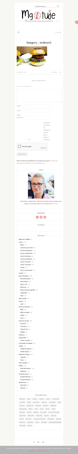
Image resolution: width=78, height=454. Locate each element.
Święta (21, 366)
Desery (21, 301)
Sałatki (21, 346)
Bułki (21, 309)
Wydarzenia (22, 382)
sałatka (46, 415)
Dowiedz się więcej (43, 451)
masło (31, 409)
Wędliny (22, 332)
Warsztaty (23, 385)
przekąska (31, 415)
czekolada (55, 399)
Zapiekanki (23, 293)
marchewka (23, 409)
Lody (21, 304)
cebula (35, 399)
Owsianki (23, 357)
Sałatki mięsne (24, 351)
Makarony (23, 287)
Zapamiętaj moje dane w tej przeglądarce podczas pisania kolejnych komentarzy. (46, 131)
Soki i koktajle (23, 363)
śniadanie (23, 425)
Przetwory (23, 326)
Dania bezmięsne (25, 279)
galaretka (52, 402)
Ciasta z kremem (25, 262)
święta (30, 425)
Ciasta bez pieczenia (26, 248)
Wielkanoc (23, 371)
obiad (53, 409)
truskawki (51, 419)
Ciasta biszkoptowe (26, 250)
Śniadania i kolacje (24, 354)
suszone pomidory (40, 419)
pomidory (22, 415)
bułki (28, 399)
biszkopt (22, 399)
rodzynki (39, 415)
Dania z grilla (22, 298)
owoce (29, 412)
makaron (53, 405)
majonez (45, 405)
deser (29, 402)
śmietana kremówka (55, 422)
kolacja (22, 405)
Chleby (22, 315)
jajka (59, 402)
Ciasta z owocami (25, 264)
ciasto (48, 399)
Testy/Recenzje (23, 374)
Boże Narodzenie (25, 368)
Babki (22, 245)
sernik (22, 419)
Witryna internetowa (20, 116)
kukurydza (30, 405)
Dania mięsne (24, 281)
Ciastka (21, 273)
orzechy (22, 412)
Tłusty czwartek (25, 340)
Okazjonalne (22, 338)
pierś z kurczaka (54, 412)
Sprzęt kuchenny (25, 379)
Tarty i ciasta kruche (26, 270)
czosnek (22, 402)
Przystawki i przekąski (25, 343)
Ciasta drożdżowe (25, 256)
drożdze (44, 402)
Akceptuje (32, 451)
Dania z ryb (23, 284)
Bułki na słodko (25, 312)
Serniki (22, 267)
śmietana (44, 422)
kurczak (38, 405)
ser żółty (29, 419)
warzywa (22, 422)
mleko (48, 409)
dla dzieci (36, 402)
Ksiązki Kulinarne (25, 377)
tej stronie (55, 204)
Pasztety (23, 323)
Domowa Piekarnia (24, 307)
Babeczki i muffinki (24, 239)
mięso (42, 409)
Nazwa (19, 106)
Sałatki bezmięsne (25, 349)
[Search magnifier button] (57, 6)
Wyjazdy (22, 388)
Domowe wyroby (24, 321)
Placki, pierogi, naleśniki (27, 290)
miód (36, 409)
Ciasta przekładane (26, 259)
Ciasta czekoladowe (26, 253)
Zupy (21, 295)
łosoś (37, 422)
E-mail (19, 111)
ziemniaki (30, 422)
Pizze (22, 318)
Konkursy (21, 335)
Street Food (24, 329)
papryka (36, 412)
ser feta (53, 415)
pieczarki (43, 412)
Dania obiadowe (23, 276)
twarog (58, 419)
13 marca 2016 (21, 72)
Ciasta (21, 242)
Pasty (22, 360)
